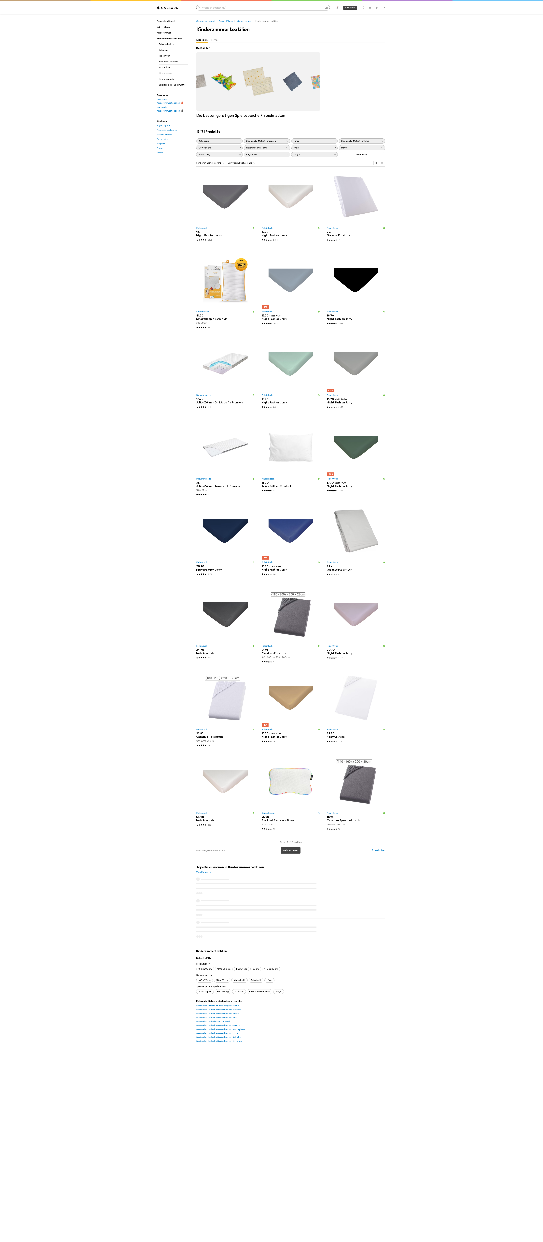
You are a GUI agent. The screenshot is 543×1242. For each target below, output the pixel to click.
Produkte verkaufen (167, 130)
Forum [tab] (214, 39)
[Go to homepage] (167, 8)
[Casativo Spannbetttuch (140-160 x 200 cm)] (356, 795)
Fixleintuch (164, 55)
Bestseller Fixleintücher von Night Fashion (217, 965)
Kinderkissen (165, 73)
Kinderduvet (165, 67)
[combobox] (217, 163)
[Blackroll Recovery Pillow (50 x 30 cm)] (290, 795)
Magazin (161, 143)
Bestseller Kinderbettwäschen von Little (217, 993)
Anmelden (350, 7)
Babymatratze (166, 44)
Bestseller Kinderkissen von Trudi (213, 981)
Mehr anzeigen (290, 850)
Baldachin (163, 50)
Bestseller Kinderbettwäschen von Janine (217, 973)
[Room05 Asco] (356, 711)
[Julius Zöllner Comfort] (290, 461)
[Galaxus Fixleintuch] (356, 210)
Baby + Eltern (163, 27)
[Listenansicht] (382, 163)
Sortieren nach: (204, 162)
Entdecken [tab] (202, 39)
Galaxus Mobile (164, 134)
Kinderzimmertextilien (169, 38)
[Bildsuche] (326, 7)
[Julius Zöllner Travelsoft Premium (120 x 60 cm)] (225, 461)
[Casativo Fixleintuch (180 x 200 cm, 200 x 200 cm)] (290, 628)
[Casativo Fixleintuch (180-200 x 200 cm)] (225, 711)
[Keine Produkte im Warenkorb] (383, 7)
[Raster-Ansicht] (376, 163)
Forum (160, 148)
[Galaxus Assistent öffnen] (363, 7)
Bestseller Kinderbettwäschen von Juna (216, 977)
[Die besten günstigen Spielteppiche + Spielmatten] (258, 82)
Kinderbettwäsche (168, 61)
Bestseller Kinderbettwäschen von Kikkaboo (219, 1001)
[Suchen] (199, 7)
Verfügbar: (233, 162)
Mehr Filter (362, 154)
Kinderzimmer (164, 32)
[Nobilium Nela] (225, 628)
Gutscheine (163, 139)
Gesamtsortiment (166, 21)
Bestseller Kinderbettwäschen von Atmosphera (220, 989)
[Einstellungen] (337, 7)
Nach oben (380, 850)
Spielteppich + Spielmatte (172, 84)
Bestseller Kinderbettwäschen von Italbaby (218, 997)
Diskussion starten (373, 869)
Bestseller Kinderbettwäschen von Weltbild (218, 969)
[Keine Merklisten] (376, 7)
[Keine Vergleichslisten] (370, 7)
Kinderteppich (166, 79)
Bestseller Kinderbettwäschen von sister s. (218, 985)
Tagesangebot (164, 125)
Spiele (160, 152)
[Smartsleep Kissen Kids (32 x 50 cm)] (225, 293)
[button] (253, 228)
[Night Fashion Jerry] (225, 210)
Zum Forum (202, 872)
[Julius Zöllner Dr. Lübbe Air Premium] (225, 377)
